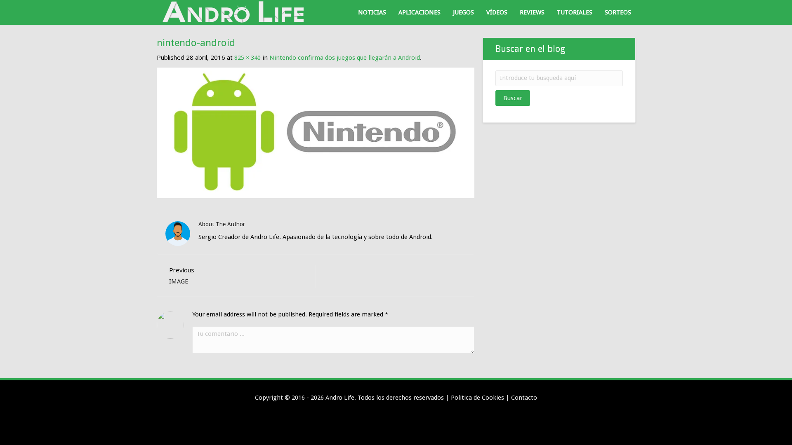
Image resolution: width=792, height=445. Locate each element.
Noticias (372, 12)
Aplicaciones (419, 12)
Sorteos (618, 12)
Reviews (532, 12)
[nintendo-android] (315, 132)
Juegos (463, 12)
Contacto (524, 397)
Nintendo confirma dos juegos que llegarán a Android (344, 57)
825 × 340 (247, 57)
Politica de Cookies (477, 397)
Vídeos (496, 12)
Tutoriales (574, 12)
